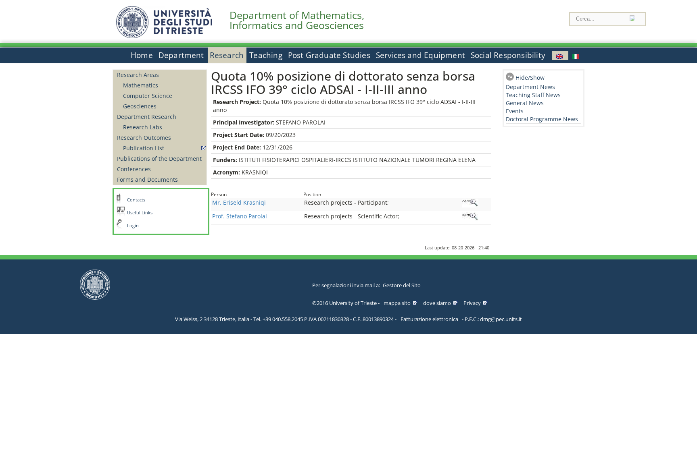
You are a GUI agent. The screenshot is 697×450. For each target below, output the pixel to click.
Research (227, 55)
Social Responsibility (508, 55)
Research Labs (142, 127)
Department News (530, 87)
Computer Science (147, 96)
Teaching (265, 55)
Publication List (143, 148)
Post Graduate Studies (329, 55)
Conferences (134, 169)
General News (525, 103)
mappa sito (397, 303)
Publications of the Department (159, 158)
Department (181, 55)
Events (515, 111)
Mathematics (140, 85)
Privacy (472, 303)
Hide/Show (530, 77)
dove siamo (437, 303)
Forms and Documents (147, 179)
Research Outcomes (144, 137)
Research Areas (138, 75)
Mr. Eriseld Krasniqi (239, 202)
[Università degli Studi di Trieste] (164, 36)
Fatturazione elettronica (429, 319)
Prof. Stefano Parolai (239, 216)
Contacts (136, 200)
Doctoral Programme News (542, 119)
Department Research (146, 116)
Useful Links (139, 213)
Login (133, 225)
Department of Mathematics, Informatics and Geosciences (297, 20)
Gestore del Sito (402, 285)
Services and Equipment (420, 55)
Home (142, 55)
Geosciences (140, 106)
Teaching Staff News (533, 95)
